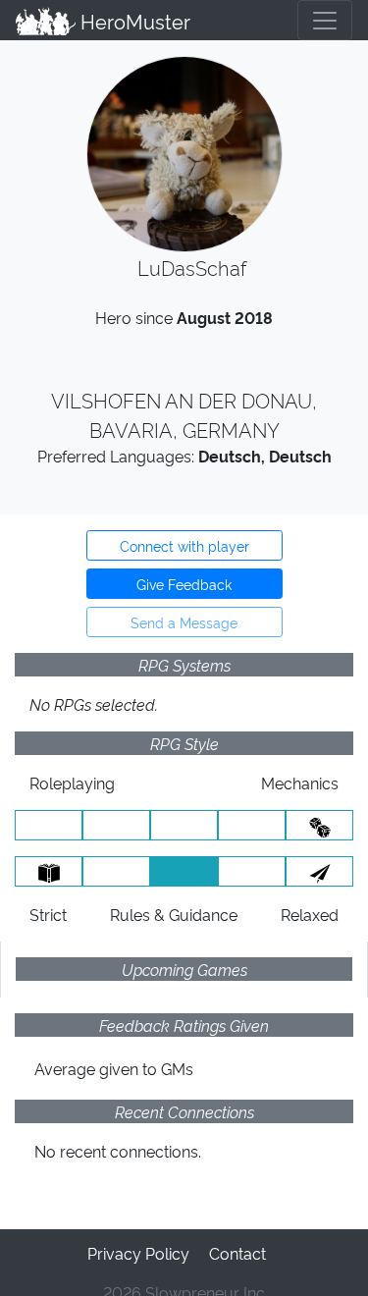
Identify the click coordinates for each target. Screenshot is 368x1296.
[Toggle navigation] (324, 20)
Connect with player (184, 545)
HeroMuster (133, 20)
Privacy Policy (138, 1253)
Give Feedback (184, 583)
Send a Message (184, 622)
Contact (237, 1253)
